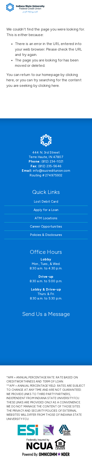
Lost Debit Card (46, 201)
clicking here (48, 85)
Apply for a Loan (46, 210)
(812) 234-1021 (52, 161)
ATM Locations (46, 218)
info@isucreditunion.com (51, 171)
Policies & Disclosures (46, 235)
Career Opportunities (46, 226)
